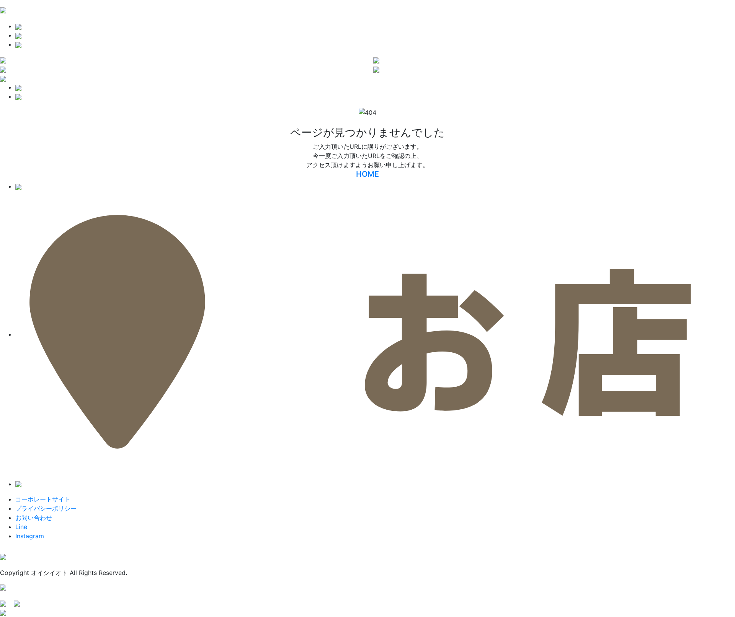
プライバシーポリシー (46, 508)
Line (21, 527)
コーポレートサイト (42, 499)
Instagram (29, 536)
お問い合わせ (33, 517)
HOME (367, 174)
